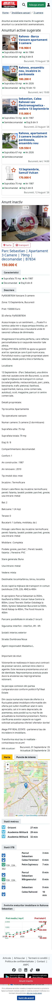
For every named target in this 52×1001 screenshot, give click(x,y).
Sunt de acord (26, 997)
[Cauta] (23, 4)
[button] (26, 786)
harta (8, 245)
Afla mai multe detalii (34, 993)
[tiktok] (31, 970)
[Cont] (48, 5)
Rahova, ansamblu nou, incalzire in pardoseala (31, 71)
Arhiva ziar (19, 958)
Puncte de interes (26, 757)
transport (24, 245)
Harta (7, 757)
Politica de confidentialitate (19, 961)
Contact (41, 961)
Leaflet (20, 815)
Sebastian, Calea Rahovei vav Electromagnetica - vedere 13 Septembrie (34, 104)
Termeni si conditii (37, 958)
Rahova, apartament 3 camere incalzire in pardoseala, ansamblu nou (33, 138)
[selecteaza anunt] (13, 38)
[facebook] (14, 970)
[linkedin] (25, 970)
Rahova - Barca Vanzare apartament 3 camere (33, 39)
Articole (7, 958)
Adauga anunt (36, 4)
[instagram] (19, 970)
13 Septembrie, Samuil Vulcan (29, 170)
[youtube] (38, 970)
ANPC (26, 964)
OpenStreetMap (32, 815)
